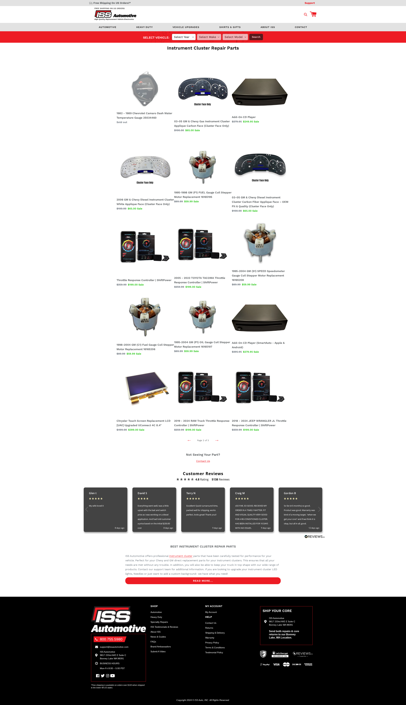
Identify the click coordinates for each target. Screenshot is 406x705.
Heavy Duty (144, 27)
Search (256, 36)
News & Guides (158, 636)
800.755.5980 (111, 639)
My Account (211, 612)
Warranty (209, 637)
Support (310, 2)
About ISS (268, 27)
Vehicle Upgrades (186, 27)
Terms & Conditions (215, 647)
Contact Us (203, 461)
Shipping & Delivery (215, 632)
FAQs (153, 641)
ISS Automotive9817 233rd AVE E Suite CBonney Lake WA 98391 (113, 655)
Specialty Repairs (159, 622)
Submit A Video (158, 651)
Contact (301, 27)
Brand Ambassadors (161, 646)
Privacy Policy (212, 642)
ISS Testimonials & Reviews (164, 627)
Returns (209, 628)
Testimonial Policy (214, 652)
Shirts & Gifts (230, 27)
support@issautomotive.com (114, 647)
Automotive (107, 27)
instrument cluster (181, 555)
